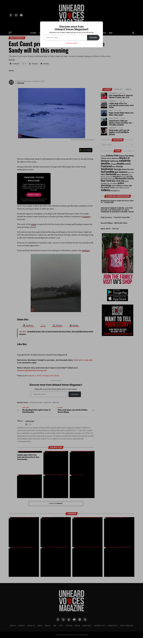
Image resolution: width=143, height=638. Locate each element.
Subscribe (93, 38)
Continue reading (71, 43)
